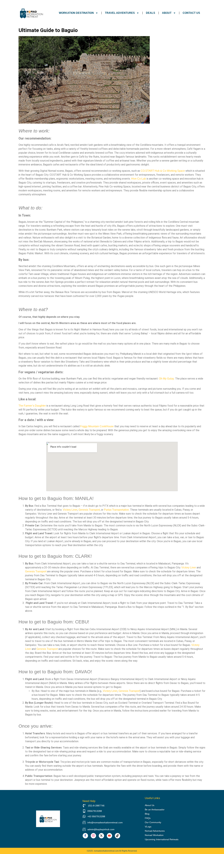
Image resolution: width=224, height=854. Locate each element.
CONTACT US (191, 12)
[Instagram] (93, 835)
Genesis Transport (89, 509)
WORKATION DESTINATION (76, 12)
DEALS (150, 12)
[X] (101, 835)
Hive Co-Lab (138, 178)
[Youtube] (109, 835)
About (167, 12)
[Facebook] (85, 835)
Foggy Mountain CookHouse (97, 426)
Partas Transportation (116, 509)
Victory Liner (70, 509)
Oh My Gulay (166, 378)
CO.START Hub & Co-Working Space (163, 170)
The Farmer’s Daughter (32, 405)
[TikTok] (117, 835)
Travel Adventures (120, 12)
